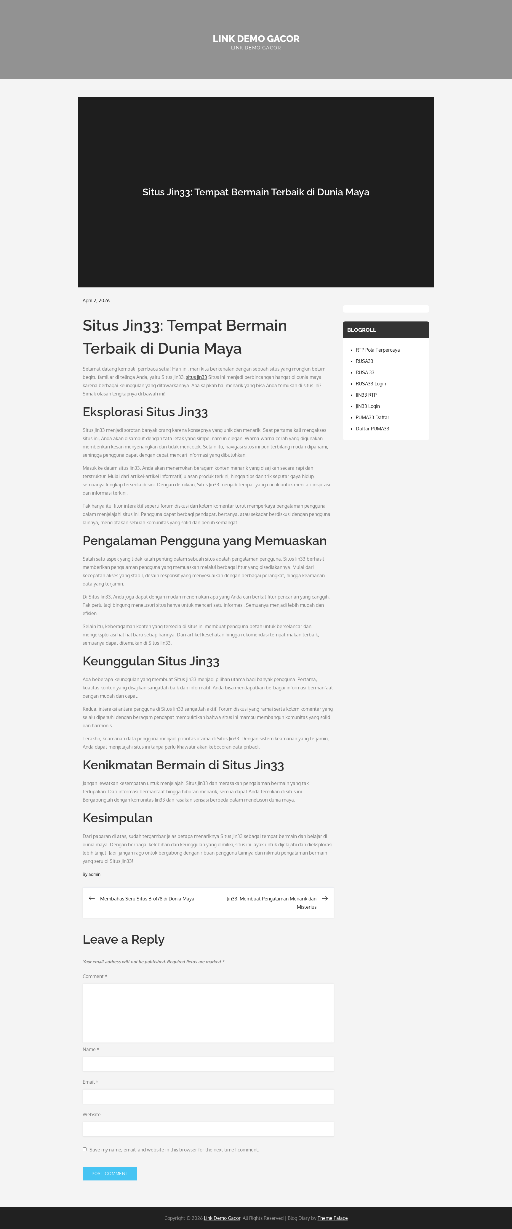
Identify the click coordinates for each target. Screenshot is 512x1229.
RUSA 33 (365, 372)
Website (92, 1114)
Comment (95, 976)
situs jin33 (196, 377)
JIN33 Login (368, 406)
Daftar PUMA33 (372, 429)
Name (91, 1049)
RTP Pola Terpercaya (378, 350)
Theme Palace (333, 1218)
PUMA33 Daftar (372, 417)
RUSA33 (364, 361)
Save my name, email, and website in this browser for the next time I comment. (174, 1149)
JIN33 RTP (366, 395)
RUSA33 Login (371, 384)
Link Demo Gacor (256, 38)
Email (90, 1082)
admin (94, 874)
